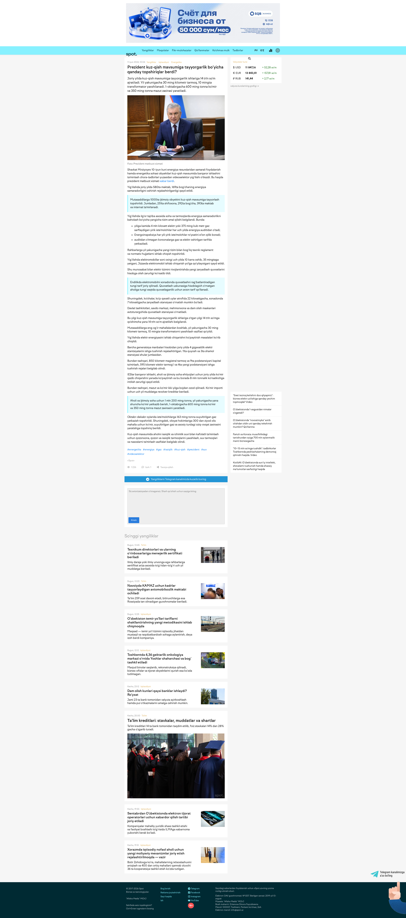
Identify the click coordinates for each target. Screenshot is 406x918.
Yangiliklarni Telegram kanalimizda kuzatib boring (177, 479)
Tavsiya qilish (166, 467)
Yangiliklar (148, 50)
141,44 (249, 78)
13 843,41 (251, 73)
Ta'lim (143, 545)
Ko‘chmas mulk (220, 50)
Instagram (195, 896)
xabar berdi (167, 181)
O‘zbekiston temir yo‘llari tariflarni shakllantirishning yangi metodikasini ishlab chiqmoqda (159, 622)
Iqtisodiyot (146, 614)
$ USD (237, 67)
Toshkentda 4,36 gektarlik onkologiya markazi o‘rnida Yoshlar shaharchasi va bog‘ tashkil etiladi (159, 658)
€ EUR (237, 73)
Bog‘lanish (165, 888)
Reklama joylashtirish (170, 892)
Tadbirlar (237, 50)
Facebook (195, 892)
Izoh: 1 (148, 467)
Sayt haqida (166, 896)
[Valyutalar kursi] (270, 50)
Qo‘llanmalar (201, 50)
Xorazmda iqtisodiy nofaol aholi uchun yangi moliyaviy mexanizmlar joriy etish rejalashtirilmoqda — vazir (155, 853)
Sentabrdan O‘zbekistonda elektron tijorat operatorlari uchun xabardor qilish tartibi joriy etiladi (159, 817)
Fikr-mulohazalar (181, 50)
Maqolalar (163, 50)
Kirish (134, 520)
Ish (161, 900)
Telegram (195, 888)
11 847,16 (250, 67)
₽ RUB (237, 78)
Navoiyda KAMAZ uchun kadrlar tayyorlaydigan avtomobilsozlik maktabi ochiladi (156, 589)
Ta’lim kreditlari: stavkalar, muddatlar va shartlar (171, 720)
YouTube (194, 900)
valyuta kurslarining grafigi (243, 86)
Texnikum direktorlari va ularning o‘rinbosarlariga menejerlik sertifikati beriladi (154, 553)
